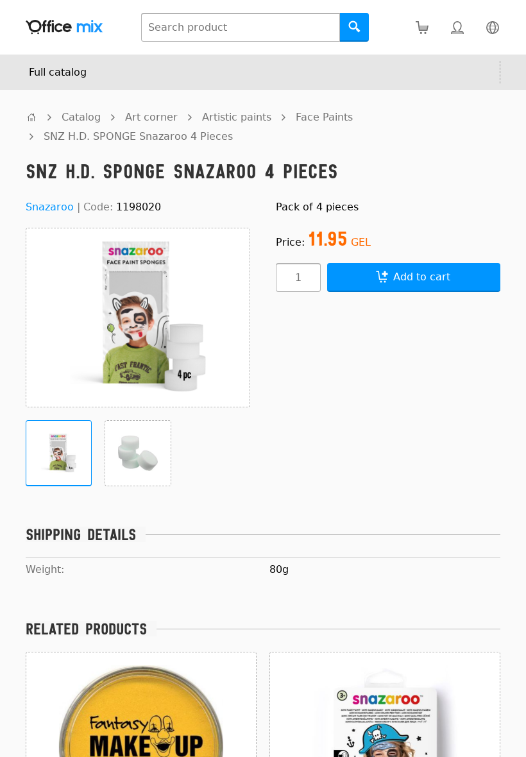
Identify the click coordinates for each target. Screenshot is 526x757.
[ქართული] (492, 27)
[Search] (354, 27)
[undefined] (31, 117)
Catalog (81, 117)
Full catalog (58, 72)
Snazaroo (50, 207)
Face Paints (324, 117)
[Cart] (421, 27)
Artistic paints (236, 117)
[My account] (457, 27)
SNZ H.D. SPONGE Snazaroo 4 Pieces (138, 136)
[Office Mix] (64, 27)
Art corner (151, 117)
